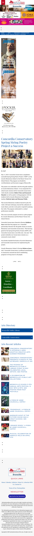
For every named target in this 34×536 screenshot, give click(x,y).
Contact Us (18, 484)
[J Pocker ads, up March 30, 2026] (8, 117)
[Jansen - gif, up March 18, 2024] (8, 83)
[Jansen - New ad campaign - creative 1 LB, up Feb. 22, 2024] (17, 8)
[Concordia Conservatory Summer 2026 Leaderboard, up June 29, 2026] (17, 21)
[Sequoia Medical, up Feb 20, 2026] (8, 282)
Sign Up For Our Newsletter (17, 496)
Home (3, 482)
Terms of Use (12, 488)
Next (19, 261)
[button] (3, 2)
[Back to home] (17, 4)
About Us (20, 482)
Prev (15, 261)
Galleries (14, 482)
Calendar (8, 482)
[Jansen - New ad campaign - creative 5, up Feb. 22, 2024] (8, 53)
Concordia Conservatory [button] (11, 337)
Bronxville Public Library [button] (11, 330)
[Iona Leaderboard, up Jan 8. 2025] (17, 15)
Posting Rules (21, 488)
